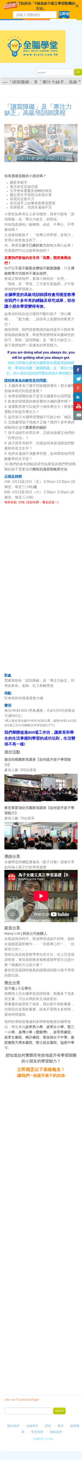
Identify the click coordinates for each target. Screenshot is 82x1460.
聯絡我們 (56, 1432)
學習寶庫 (37, 1432)
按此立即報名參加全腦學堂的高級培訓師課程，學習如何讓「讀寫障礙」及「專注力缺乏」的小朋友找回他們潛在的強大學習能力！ (41, 368)
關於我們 (13, 1426)
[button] (41, 9)
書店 (61, 1426)
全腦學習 (32, 1426)
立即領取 (64, 14)
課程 (48, 1426)
